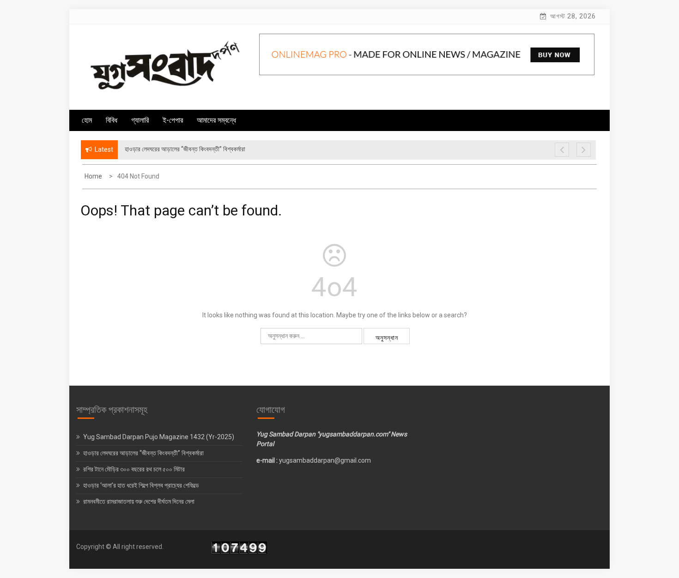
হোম (87, 120)
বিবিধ (111, 120)
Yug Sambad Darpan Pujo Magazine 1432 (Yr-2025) (158, 437)
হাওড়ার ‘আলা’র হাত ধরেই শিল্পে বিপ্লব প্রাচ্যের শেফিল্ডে (141, 485)
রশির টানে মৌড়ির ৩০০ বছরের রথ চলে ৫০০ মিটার (134, 469)
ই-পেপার (173, 120)
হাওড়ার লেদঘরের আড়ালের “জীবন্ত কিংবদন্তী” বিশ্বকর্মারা (143, 453)
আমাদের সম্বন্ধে (216, 120)
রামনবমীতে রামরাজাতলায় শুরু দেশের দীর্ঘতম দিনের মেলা (139, 501)
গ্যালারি (140, 120)
